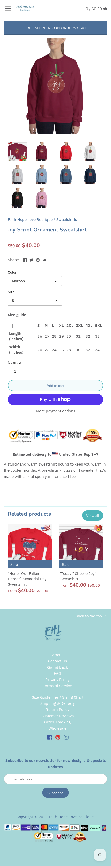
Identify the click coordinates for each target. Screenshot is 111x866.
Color (12, 272)
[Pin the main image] (38, 259)
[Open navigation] (8, 8)
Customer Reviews (57, 715)
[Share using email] (44, 259)
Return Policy (57, 709)
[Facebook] (49, 737)
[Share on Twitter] (31, 259)
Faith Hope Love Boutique (30, 219)
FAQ (57, 673)
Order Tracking (57, 722)
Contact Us (57, 661)
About (57, 654)
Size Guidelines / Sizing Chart (57, 697)
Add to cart (55, 385)
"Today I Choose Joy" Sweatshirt (77, 576)
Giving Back (57, 667)
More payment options (55, 411)
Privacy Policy (57, 679)
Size (11, 292)
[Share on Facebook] (25, 259)
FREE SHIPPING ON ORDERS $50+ (55, 27)
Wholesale (57, 728)
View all (92, 515)
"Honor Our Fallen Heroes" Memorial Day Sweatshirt (27, 579)
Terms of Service (57, 685)
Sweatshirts (66, 219)
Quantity (15, 362)
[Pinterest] (58, 737)
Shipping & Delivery (57, 703)
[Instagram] (66, 737)
